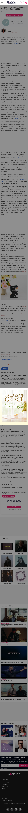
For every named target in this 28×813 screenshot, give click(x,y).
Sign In (22, 2)
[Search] (26, 3)
